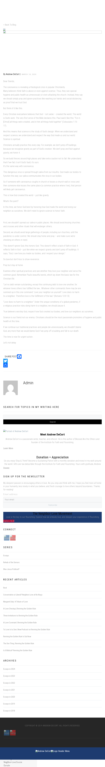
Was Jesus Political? (11, 569)
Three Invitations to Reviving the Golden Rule (20, 616)
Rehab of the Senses (11, 562)
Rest (5, 588)
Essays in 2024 (9, 669)
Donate (6, 468)
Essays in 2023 (9, 676)
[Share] (52, 365)
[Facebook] (52, 356)
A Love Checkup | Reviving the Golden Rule (19, 609)
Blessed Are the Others (85, 439)
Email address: (10, 494)
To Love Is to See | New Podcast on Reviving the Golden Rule (26, 629)
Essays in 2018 (9, 711)
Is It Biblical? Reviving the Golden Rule (17, 650)
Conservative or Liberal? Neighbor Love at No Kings (22, 595)
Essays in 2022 (9, 683)
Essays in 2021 (9, 690)
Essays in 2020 (9, 697)
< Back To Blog (9, 24)
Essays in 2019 (9, 704)
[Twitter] (52, 361)
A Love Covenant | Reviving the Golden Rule (20, 622)
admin (28, 382)
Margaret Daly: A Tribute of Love (15, 602)
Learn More (8, 448)
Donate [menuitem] (7, 765)
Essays (32, 85)
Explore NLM (8, 521)
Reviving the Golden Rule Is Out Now (17, 636)
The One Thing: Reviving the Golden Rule (18, 643)
